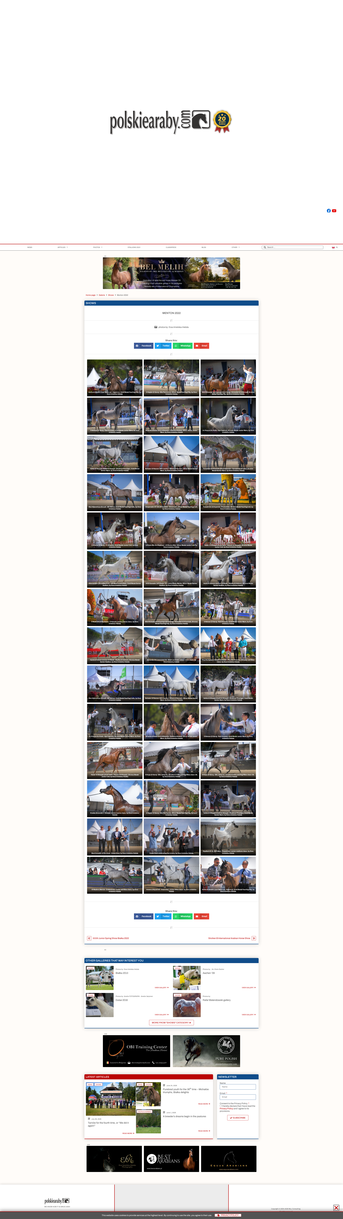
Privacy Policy (226, 1108)
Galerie (102, 295)
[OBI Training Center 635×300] (136, 1066)
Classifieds (171, 247)
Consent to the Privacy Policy (234, 1103)
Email (223, 1093)
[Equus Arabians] (228, 1171)
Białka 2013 (122, 973)
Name (223, 1083)
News (29, 247)
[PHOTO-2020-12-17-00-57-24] (114, 1171)
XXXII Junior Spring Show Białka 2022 (111, 938)
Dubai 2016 (122, 1000)
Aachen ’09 (209, 973)
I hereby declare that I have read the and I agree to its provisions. (237, 1108)
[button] (144, 346)
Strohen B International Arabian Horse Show (229, 938)
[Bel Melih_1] (171, 288)
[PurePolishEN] (206, 1066)
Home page (91, 295)
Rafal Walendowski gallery (217, 1000)
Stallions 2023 (134, 247)
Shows (111, 295)
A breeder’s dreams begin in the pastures (184, 1116)
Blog (204, 247)
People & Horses (144, 1111)
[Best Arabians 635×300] (171, 1171)
